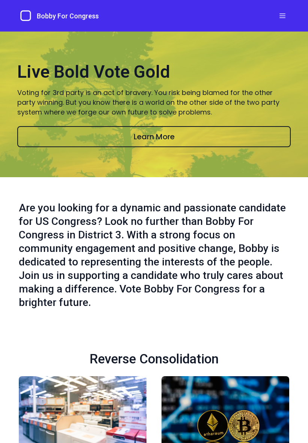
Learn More (154, 136)
